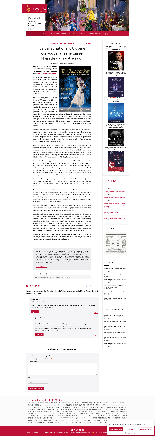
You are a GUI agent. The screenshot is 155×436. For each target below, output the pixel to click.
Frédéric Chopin (87, 407)
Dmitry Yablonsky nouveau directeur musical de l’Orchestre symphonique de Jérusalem (115, 205)
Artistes (64, 34)
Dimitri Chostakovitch (76, 405)
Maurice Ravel (34, 416)
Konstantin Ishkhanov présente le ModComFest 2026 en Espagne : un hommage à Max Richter (115, 126)
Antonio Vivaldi (54, 403)
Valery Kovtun (66, 277)
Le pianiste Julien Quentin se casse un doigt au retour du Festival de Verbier (115, 217)
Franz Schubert (72, 407)
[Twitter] (33, 286)
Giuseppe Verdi (80, 409)
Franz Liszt (59, 407)
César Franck (61, 405)
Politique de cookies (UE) (83, 432)
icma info (107, 33)
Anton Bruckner (42, 403)
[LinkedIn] (72, 430)
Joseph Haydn (58, 413)
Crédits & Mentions (69, 432)
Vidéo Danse (70, 43)
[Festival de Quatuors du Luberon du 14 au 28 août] (115, 113)
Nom (30, 377)
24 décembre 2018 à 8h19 (37, 301)
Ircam (57, 411)
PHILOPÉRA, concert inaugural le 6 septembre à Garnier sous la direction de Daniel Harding (116, 48)
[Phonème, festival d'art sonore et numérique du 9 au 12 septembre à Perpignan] (115, 87)
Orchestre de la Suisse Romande (67, 416)
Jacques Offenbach (68, 411)
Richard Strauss (101, 420)
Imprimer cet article (93, 286)
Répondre (35, 312)
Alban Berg (31, 403)
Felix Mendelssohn (35, 407)
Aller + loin (82, 34)
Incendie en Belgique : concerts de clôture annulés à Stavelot (114, 211)
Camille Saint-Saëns (120, 403)
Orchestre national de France (40, 418)
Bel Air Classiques (41, 267)
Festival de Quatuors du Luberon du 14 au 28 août (116, 100)
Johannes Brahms (119, 411)
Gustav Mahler (94, 409)
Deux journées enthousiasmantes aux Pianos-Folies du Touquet (115, 344)
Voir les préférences (145, 429)
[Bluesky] (80, 430)
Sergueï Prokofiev (55, 422)
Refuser (130, 429)
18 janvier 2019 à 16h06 (41, 320)
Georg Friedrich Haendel (38, 409)
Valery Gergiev (89, 422)
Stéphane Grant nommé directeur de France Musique (115, 198)
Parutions (73, 34)
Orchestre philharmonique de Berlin (72, 418)
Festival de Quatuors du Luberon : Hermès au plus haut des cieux (114, 316)
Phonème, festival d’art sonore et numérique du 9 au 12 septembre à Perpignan (116, 74)
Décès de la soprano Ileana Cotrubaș (114, 187)
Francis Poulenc (48, 407)
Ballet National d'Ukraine (41, 277)
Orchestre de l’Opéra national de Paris (95, 416)
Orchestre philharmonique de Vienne (39, 420)
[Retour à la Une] (34, 8)
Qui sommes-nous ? (37, 432)
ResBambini (99, 34)
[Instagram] (83, 430)
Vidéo (64, 43)
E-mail (30, 382)
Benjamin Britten (95, 403)
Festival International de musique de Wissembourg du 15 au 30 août (115, 148)
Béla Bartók (107, 403)
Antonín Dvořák (67, 403)
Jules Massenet (71, 413)
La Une (49, 34)
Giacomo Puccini (54, 409)
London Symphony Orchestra (90, 413)
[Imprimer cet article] (86, 286)
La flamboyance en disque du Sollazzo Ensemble (115, 327)
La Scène (56, 34)
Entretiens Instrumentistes (119, 405)
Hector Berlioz (108, 409)
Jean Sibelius (102, 411)
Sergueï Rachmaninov (73, 422)
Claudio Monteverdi (50, 405)
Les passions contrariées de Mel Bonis (115, 321)
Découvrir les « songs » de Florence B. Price (115, 338)
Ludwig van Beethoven (115, 413)
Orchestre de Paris (119, 416)
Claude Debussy (35, 405)
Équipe (46, 432)
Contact (28, 432)
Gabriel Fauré (100, 407)
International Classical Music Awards (39, 411)
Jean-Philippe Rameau (86, 411)
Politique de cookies (129, 433)
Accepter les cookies (116, 429)
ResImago (109, 228)
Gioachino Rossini (67, 409)
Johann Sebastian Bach (39, 413)
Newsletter (52, 432)
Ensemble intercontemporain (98, 405)
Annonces (60, 432)
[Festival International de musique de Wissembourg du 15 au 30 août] (115, 161)
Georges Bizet (122, 407)
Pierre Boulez (60, 420)
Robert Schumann (36, 422)
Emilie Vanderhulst (69, 63)
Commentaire (33, 361)
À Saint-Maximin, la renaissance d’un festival (114, 192)
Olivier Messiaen (48, 416)
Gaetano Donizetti (111, 407)
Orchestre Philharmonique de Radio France (110, 418)
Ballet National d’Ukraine (47, 73)
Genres (91, 34)
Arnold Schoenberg (81, 403)
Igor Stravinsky (121, 409)
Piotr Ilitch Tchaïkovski (55, 277)
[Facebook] (30, 286)
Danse (53, 43)
